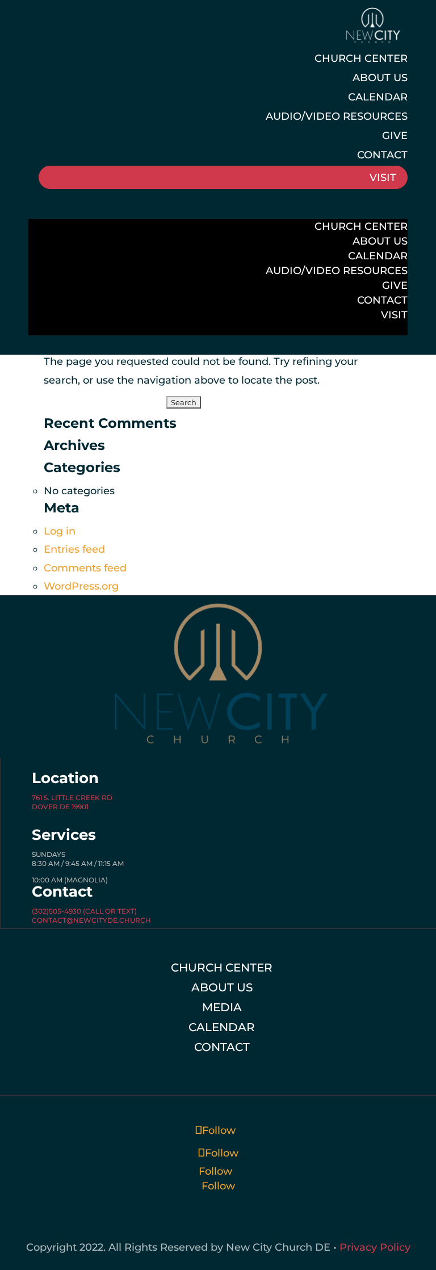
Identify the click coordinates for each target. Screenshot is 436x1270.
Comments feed (85, 568)
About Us (380, 78)
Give (395, 135)
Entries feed (74, 549)
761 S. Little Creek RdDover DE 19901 (72, 802)
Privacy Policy (374, 1247)
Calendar (378, 97)
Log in (60, 531)
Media (222, 1007)
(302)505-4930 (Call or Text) (84, 911)
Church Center (361, 58)
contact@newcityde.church (91, 920)
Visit (383, 177)
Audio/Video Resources (337, 116)
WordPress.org (81, 586)
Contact (382, 155)
